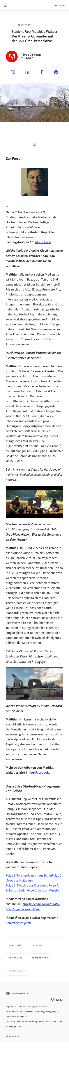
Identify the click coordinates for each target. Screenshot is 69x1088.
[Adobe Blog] (15, 5)
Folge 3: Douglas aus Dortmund (27, 885)
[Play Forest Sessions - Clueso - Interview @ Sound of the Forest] (34, 502)
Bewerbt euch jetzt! (18, 923)
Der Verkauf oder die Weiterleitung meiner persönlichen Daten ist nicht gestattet (34, 1024)
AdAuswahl (14, 1036)
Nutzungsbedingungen (47, 1011)
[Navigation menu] (5, 5)
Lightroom (39, 945)
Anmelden (60, 5)
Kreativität (24, 25)
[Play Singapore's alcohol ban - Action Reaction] (34, 683)
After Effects (43, 242)
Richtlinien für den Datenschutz (20, 1011)
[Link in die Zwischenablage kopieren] (56, 73)
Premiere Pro (40, 958)
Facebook (42, 773)
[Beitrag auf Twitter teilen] (13, 73)
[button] (34, 993)
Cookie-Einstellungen (15, 1016)
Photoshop (16, 958)
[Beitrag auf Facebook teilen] (42, 73)
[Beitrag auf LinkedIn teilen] (27, 73)
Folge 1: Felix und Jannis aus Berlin (29, 875)
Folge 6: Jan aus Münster (43, 890)
